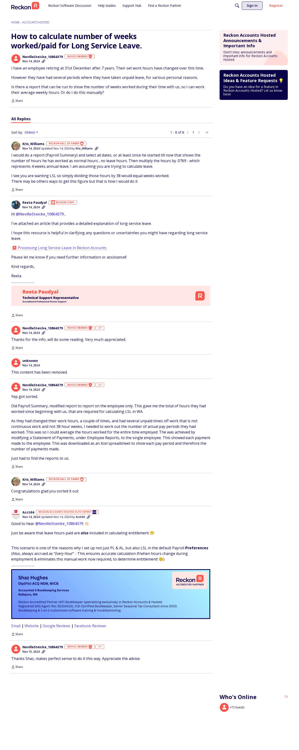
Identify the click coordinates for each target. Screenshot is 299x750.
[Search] (237, 5)
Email (16, 625)
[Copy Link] (43, 61)
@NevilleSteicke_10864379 (40, 214)
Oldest (30, 132)
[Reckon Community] (25, 5)
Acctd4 (28, 512)
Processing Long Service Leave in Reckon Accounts (62, 247)
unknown (30, 361)
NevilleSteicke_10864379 (42, 57)
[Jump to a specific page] (206, 132)
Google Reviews (56, 625)
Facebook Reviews (90, 625)
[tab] (20, 119)
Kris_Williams (33, 144)
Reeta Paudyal (34, 202)
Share (17, 101)
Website (32, 625)
